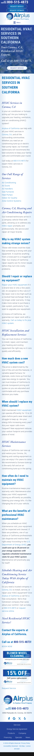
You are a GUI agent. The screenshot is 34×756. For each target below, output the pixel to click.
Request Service (9, 688)
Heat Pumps (7, 195)
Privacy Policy (25, 743)
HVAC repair (7, 226)
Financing (8, 737)
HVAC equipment (24, 410)
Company (22, 733)
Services (17, 725)
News (28, 737)
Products (11, 733)
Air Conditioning (9, 182)
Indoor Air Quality (9, 198)
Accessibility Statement (10, 746)
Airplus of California (11, 128)
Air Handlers (7, 189)
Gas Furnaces (8, 192)
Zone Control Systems (11, 201)
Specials (18, 737)
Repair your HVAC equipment (14, 285)
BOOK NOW (7, 646)
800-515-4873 (17, 2)
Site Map (22, 746)
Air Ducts (6, 186)
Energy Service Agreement (17, 729)
